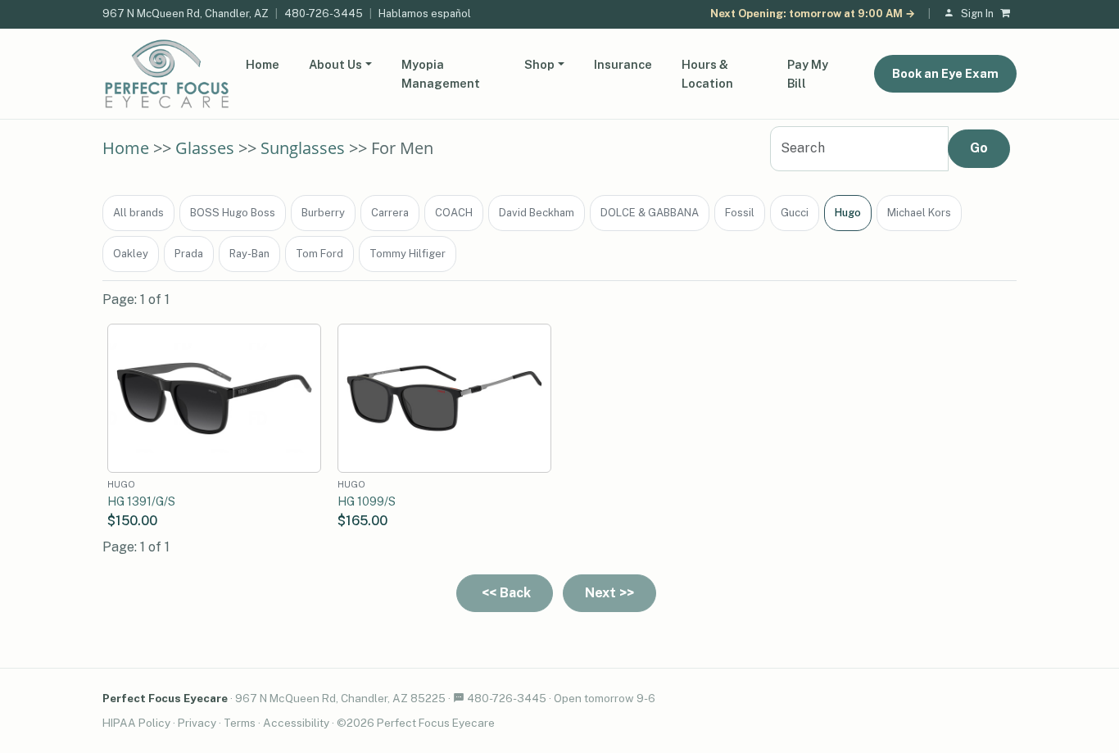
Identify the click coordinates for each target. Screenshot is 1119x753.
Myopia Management (440, 73)
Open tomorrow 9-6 (604, 698)
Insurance (623, 64)
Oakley (130, 253)
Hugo (848, 212)
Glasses (204, 148)
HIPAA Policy (136, 722)
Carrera (390, 212)
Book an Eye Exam (945, 73)
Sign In (977, 13)
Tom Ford (319, 253)
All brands (138, 212)
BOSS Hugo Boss (232, 212)
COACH (454, 212)
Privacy (197, 722)
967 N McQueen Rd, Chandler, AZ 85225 (340, 698)
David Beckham (536, 212)
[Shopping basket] (1008, 14)
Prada (188, 253)
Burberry (323, 212)
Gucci (795, 212)
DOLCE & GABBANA (649, 212)
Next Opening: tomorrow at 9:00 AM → (812, 13)
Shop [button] (539, 64)
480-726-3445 (323, 13)
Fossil (739, 212)
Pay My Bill (807, 73)
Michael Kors (919, 212)
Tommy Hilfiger (407, 253)
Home (262, 64)
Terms (240, 722)
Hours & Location (707, 73)
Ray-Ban (249, 253)
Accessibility (296, 722)
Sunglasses (302, 148)
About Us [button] (335, 64)
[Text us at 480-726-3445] (458, 698)
